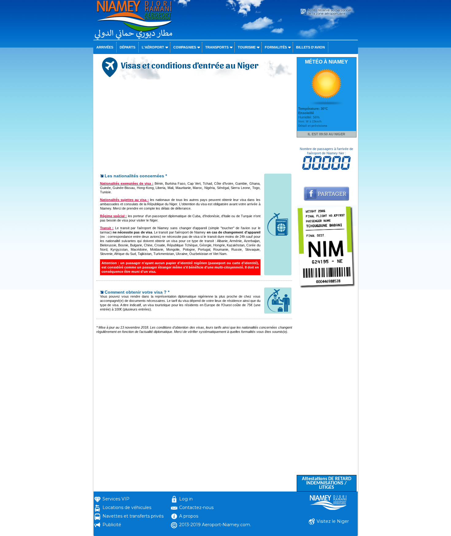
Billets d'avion (310, 47)
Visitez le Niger (333, 521)
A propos (188, 516)
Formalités (276, 47)
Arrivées (104, 47)
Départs (127, 47)
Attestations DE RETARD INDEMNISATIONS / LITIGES (326, 483)
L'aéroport (153, 47)
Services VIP (115, 499)
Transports (217, 47)
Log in (186, 499)
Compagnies (184, 47)
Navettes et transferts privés (133, 516)
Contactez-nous (196, 507)
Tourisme (247, 47)
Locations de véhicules (126, 507)
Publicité (111, 524)
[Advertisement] (194, 127)
